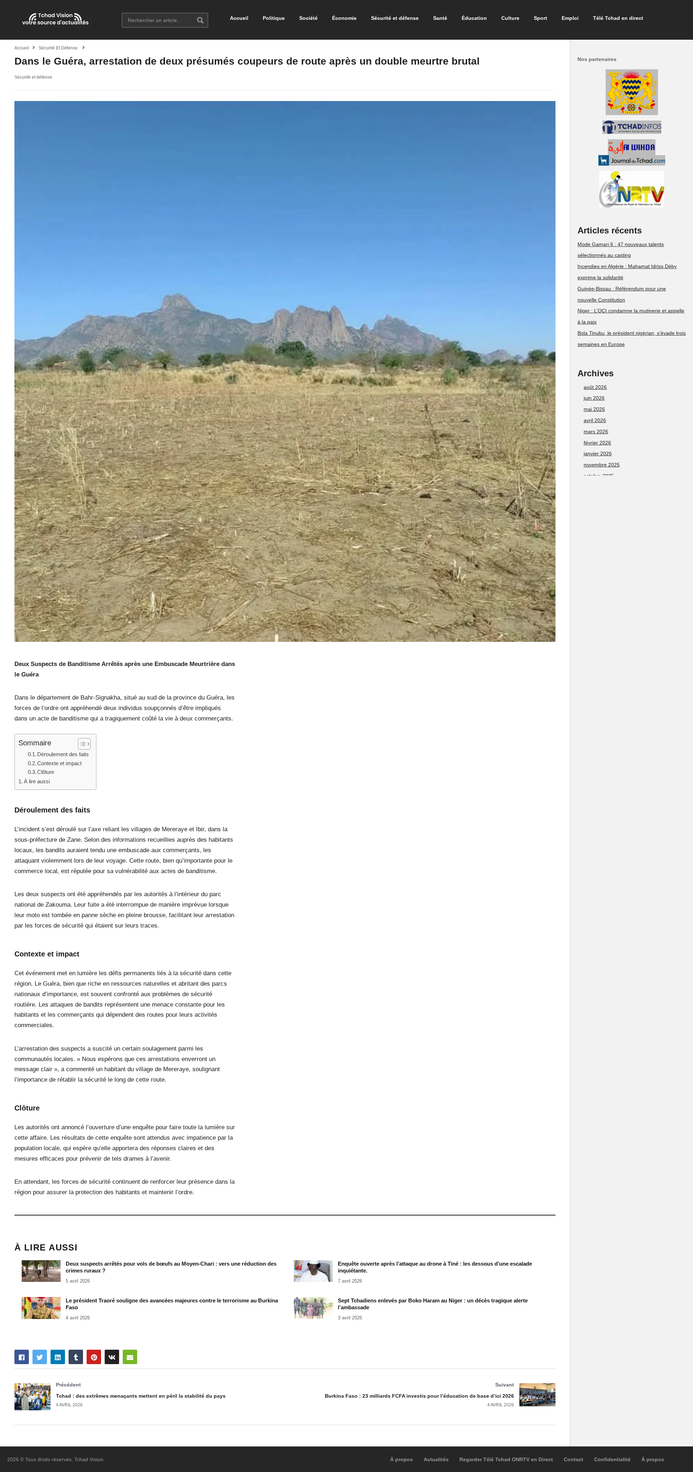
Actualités (436, 1459)
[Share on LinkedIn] (58, 1357)
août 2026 (595, 387)
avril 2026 (595, 420)
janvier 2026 (598, 453)
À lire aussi (37, 781)
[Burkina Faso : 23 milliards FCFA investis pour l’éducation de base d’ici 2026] (424, 1395)
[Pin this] (94, 1357)
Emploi (570, 18)
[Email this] (130, 1357)
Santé (440, 18)
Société (308, 18)
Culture (510, 18)
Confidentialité (612, 1459)
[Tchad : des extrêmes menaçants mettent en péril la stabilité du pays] (146, 1397)
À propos (401, 1459)
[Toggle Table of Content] (81, 744)
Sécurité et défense (395, 18)
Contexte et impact (59, 763)
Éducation (474, 18)
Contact (573, 1459)
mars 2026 (596, 431)
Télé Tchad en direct (618, 18)
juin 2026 (594, 398)
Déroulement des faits (63, 754)
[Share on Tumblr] (76, 1357)
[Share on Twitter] (39, 1357)
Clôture (45, 772)
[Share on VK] (112, 1357)
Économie (344, 18)
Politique (274, 18)
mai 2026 (594, 409)
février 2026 (597, 443)
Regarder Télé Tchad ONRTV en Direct (506, 1459)
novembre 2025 (602, 465)
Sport (540, 18)
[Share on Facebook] (21, 1357)
